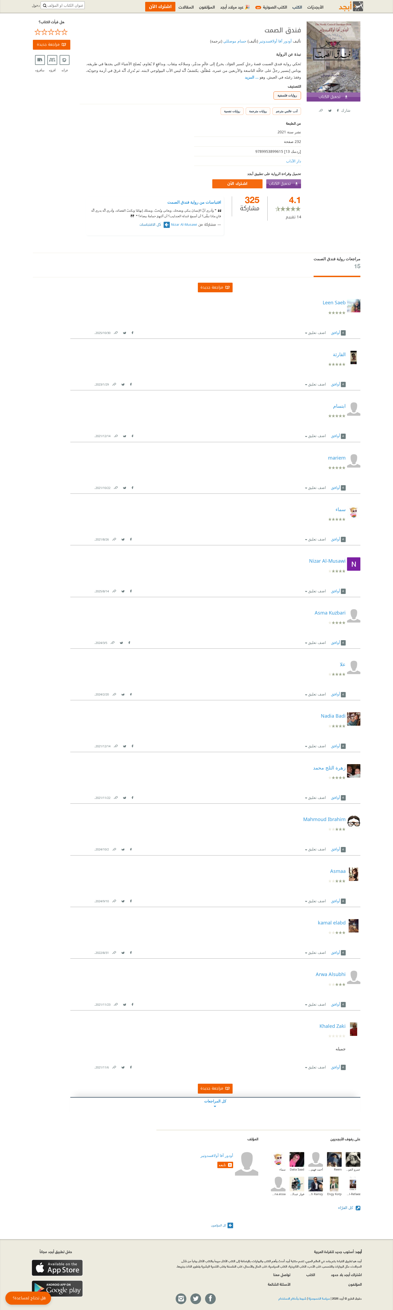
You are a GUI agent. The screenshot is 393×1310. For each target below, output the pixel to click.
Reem (338, 1169)
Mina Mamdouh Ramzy (315, 1194)
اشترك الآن (237, 183)
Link (115, 331)
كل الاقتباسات (151, 224)
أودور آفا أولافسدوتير (275, 41)
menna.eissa (278, 1194)
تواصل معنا (281, 1274)
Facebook (337, 109)
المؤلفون (207, 6)
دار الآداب (293, 161)
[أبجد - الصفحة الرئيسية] (344, 6)
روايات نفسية (232, 111)
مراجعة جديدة (48, 44)
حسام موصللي (234, 41)
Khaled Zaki (332, 1026)
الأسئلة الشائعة (279, 1284)
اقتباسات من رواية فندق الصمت (194, 202)
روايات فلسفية (287, 95)
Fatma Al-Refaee (353, 1194)
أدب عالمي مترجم (287, 111)
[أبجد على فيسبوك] (210, 1299)
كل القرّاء (346, 1207)
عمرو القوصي (353, 1169)
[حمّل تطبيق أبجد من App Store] (57, 1268)
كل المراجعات (215, 1100)
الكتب (297, 6)
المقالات (186, 6)
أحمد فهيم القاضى (315, 1169)
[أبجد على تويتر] (195, 1299)
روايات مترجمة (258, 111)
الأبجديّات (315, 6)
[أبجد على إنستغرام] (180, 1299)
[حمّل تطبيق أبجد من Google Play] (57, 1288)
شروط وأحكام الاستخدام (292, 1298)
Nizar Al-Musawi (184, 224)
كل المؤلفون (218, 1225)
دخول (36, 5)
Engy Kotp (334, 1194)
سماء (282, 1169)
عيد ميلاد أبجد (235, 6)
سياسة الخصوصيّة (319, 1298)
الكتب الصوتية (272, 6)
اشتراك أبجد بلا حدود (346, 1274)
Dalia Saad (297, 1169)
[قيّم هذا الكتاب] (51, 32)
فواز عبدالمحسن (297, 1194)
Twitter (329, 109)
